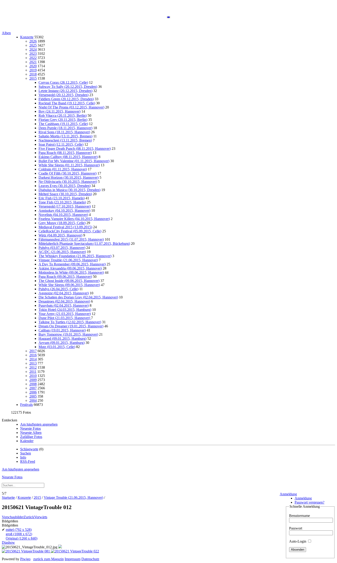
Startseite (8, 497)
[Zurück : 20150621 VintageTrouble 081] (26, 551)
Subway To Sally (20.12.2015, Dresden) (68, 87)
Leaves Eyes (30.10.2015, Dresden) (65, 186)
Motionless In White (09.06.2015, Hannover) (71, 272)
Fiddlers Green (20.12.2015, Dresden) (66, 99)
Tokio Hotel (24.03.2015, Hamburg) (65, 310)
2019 (33, 70)
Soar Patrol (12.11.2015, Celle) (61, 144)
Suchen (25, 453)
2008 (33, 384)
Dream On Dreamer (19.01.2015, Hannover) (71, 326)
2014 (33, 359)
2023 (33, 54)
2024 (33, 49)
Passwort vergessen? (309, 502)
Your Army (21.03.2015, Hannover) (65, 314)
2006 (33, 392)
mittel (19, 530)
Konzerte (26, 37)
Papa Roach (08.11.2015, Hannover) (65, 153)
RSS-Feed (27, 461)
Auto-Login (298, 541)
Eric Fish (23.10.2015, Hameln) (62, 198)
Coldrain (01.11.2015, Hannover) (63, 169)
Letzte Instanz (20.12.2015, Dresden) (65, 91)
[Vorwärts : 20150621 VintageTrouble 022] (75, 551)
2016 (33, 355)
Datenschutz (90, 559)
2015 (33, 78)
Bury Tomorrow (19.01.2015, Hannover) (68, 334)
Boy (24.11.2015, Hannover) (59, 111)
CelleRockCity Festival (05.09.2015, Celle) (70, 231)
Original (21, 538)
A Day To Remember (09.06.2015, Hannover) (72, 264)
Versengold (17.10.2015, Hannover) (65, 206)
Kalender (26, 441)
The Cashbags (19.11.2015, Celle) (63, 124)
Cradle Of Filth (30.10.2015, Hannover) (68, 173)
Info (23, 457)
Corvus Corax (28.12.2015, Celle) (63, 82)
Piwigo (25, 559)
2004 (33, 400)
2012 (33, 367)
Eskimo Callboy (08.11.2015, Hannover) (68, 157)
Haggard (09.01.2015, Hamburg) (62, 338)
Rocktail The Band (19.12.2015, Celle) (67, 103)
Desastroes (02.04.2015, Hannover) (64, 301)
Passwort (295, 528)
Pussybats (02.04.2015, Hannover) (64, 305)
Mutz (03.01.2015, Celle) (57, 347)
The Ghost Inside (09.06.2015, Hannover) (69, 281)
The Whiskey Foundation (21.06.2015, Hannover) (75, 256)
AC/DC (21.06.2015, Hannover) (62, 252)
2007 (33, 388)
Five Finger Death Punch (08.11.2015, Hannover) (75, 149)
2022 (33, 58)
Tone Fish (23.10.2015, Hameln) (62, 202)
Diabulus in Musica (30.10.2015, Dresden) (69, 190)
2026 (33, 41)
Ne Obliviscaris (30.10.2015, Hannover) (68, 182)
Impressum (72, 559)
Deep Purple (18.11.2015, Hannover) (65, 128)
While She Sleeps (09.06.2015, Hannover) (69, 285)
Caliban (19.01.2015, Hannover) (62, 330)
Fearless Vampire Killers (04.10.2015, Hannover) (74, 219)
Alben (6, 33)
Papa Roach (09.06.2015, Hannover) (65, 277)
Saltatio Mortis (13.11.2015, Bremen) (65, 136)
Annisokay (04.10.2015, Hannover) (64, 210)
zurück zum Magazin (48, 559)
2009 (33, 380)
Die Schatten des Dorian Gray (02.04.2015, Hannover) (78, 297)
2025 (33, 45)
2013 (33, 363)
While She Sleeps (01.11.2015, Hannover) (69, 165)
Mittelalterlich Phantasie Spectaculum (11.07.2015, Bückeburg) (84, 243)
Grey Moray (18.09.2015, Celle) (62, 223)
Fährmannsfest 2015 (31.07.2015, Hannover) (71, 239)
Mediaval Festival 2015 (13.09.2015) (65, 227)
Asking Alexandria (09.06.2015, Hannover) (70, 268)
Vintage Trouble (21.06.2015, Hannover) (68, 260)
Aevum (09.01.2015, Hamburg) (62, 343)
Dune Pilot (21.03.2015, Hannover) (65, 318)
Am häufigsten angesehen (39, 424)
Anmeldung (288, 494)
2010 (33, 376)
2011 (32, 371)
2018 (33, 74)
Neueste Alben (30, 433)
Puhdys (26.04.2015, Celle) (58, 289)
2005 (33, 396)
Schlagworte (29, 449)
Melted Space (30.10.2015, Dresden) (65, 194)
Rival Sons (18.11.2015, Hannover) (64, 132)
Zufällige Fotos (31, 437)
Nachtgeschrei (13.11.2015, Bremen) (65, 140)
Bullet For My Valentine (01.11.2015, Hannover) (74, 161)
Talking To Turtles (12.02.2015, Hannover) (70, 322)
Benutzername (299, 516)
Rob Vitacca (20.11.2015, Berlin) (63, 115)
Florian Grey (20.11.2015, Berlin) (63, 120)
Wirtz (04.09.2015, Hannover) (60, 235)
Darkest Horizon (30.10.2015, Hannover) (69, 177)
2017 (33, 351)
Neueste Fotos (30, 428)
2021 (33, 62)
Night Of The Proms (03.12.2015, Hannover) (71, 107)
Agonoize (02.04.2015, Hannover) (64, 293)
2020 (33, 66)
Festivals (26, 405)
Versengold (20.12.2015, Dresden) (63, 95)
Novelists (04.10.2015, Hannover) (63, 215)
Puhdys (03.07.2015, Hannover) (62, 248)
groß (19, 534)
